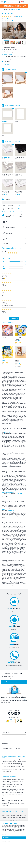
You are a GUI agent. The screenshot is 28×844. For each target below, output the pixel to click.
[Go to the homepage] (8, 2)
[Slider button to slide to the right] (24, 42)
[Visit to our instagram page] (12, 713)
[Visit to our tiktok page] (18, 713)
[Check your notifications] (24, 2)
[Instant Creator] (7, 330)
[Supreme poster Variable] (20, 352)
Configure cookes (6, 841)
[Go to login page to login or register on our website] (22, 2)
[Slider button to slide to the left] (4, 42)
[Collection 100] (7, 352)
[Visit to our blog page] (15, 713)
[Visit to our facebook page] (9, 713)
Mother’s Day (11, 510)
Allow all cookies (6, 837)
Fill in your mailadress (7, 676)
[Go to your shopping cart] (26, 2)
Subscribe (5, 682)
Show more (13, 318)
